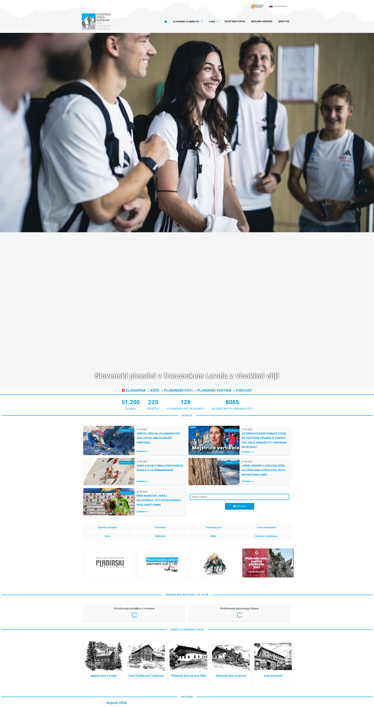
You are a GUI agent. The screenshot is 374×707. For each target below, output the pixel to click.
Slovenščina (280, 6)
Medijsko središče (261, 21)
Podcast (244, 390)
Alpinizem (160, 536)
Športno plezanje (107, 527)
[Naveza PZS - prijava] (257, 6)
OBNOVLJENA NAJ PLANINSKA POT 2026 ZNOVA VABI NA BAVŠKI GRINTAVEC (158, 438)
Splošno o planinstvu (266, 536)
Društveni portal (235, 21)
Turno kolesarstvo (266, 527)
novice (187, 415)
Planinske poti (178, 390)
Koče (154, 390)
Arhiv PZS (283, 21)
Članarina (135, 390)
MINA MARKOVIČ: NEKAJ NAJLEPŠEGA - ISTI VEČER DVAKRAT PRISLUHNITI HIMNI (159, 500)
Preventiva (160, 527)
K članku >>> (143, 451)
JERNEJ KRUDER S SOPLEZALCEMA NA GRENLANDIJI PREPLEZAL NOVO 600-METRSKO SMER (263, 470)
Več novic (241, 506)
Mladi (213, 536)
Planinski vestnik (214, 390)
